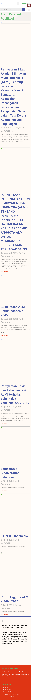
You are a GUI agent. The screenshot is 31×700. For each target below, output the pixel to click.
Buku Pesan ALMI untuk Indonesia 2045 (13, 311)
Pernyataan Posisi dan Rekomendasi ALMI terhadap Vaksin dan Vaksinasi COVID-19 (15, 394)
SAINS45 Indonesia (14, 536)
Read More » (4, 144)
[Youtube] (23, 3)
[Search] (23, 9)
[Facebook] (25, 3)
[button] (18, 3)
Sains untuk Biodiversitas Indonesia (10, 473)
